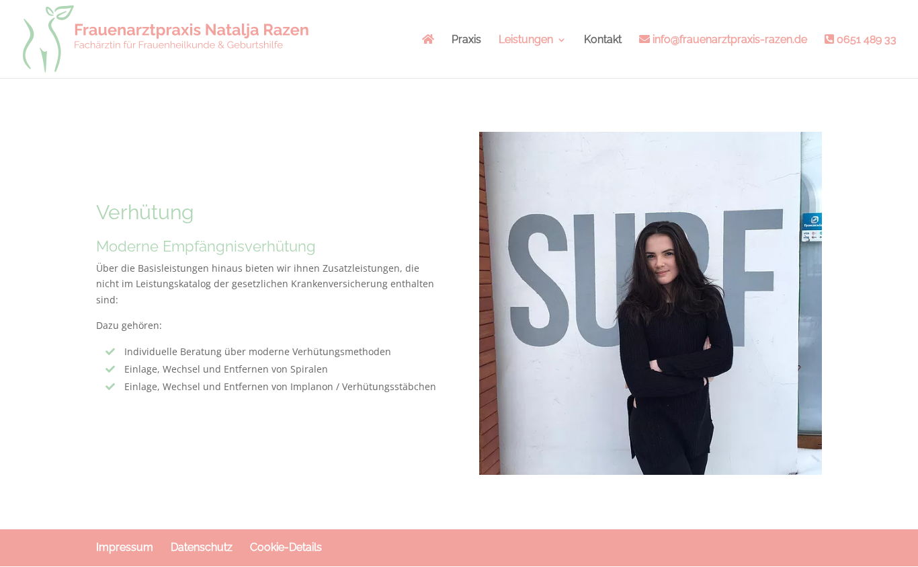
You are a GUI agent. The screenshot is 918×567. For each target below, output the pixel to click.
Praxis (466, 40)
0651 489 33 (865, 40)
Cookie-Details (286, 547)
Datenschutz (202, 547)
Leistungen (526, 40)
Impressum (124, 547)
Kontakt (603, 40)
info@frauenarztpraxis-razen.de (728, 40)
